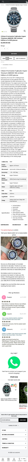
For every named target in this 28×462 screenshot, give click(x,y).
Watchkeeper (16, 452)
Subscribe (23, 420)
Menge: (3, 46)
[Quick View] (15, 387)
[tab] (14, 430)
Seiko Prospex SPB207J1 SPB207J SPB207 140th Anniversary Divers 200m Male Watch (9, 399)
